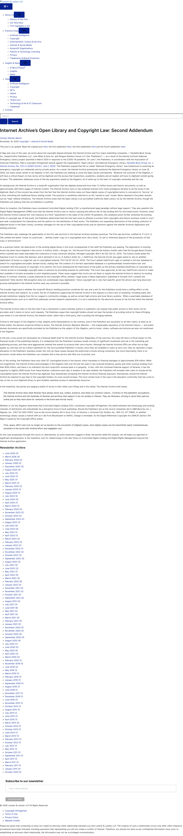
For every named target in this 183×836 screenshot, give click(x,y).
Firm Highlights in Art (20, 26)
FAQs (7, 79)
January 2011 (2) (13, 769)
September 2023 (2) (14, 519)
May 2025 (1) (11, 479)
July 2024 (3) (11, 496)
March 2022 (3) (12, 578)
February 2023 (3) (13, 542)
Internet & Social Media (21, 45)
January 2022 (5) (13, 585)
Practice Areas (12, 31)
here (45, 146)
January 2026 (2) (13, 463)
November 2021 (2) (14, 591)
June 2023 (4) (11, 529)
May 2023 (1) (11, 532)
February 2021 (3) (13, 621)
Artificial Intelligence (19, 35)
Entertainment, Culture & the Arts (25, 41)
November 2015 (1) (14, 703)
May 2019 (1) (11, 670)
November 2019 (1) (14, 663)
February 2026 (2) (13, 460)
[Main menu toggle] (6, 6)
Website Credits (12, 820)
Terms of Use (11, 814)
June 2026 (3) (11, 453)
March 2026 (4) (12, 456)
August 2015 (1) (12, 709)
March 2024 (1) (12, 506)
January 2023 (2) (13, 545)
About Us (9, 15)
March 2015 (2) (12, 722)
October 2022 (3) (13, 555)
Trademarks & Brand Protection (24, 58)
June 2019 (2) (11, 667)
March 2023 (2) (12, 538)
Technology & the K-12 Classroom (26, 103)
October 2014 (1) (13, 726)
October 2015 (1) (13, 706)
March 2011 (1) (12, 762)
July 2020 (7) (11, 644)
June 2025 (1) (11, 476)
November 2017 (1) (14, 693)
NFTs (12, 90)
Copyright (14, 38)
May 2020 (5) (11, 650)
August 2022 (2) (13, 561)
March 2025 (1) (12, 483)
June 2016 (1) (11, 699)
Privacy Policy (11, 817)
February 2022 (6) (13, 581)
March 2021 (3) (12, 617)
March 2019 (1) (12, 673)
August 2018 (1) (12, 686)
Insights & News (12, 63)
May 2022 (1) (11, 571)
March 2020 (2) (12, 657)
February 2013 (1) (13, 739)
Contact (9, 110)
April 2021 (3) (11, 614)
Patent (13, 93)
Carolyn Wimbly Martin (11, 138)
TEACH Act (15, 100)
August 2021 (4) (12, 601)
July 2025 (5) (11, 473)
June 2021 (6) (11, 608)
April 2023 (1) (11, 535)
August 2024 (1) (12, 493)
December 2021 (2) (14, 588)
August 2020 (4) (13, 640)
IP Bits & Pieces (18, 67)
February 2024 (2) (13, 509)
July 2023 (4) (11, 525)
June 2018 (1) (11, 690)
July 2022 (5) (11, 565)
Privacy (13, 55)
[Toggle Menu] (19, 15)
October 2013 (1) (13, 729)
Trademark (15, 106)
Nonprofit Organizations (21, 48)
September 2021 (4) (14, 598)
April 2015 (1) (11, 719)
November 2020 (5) (14, 630)
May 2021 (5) (11, 611)
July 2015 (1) (11, 713)
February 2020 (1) (13, 660)
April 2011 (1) (11, 759)
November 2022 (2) (14, 552)
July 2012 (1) (11, 745)
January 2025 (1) (13, 489)
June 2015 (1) (11, 716)
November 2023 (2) (14, 512)
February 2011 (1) (13, 765)
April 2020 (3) (11, 653)
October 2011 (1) (13, 752)
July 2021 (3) (11, 604)
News (12, 74)
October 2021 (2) (13, 594)
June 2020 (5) (11, 647)
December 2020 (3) (14, 627)
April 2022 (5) (11, 575)
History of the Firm (19, 19)
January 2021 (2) (13, 624)
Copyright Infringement (16, 810)
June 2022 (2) (11, 568)
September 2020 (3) (14, 637)
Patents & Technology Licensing (25, 51)
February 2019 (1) (13, 677)
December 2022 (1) (14, 548)
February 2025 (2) (13, 486)
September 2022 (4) (14, 558)
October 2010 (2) (13, 772)
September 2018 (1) (14, 683)
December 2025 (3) (14, 466)
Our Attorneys (16, 22)
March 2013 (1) (12, 736)
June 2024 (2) (11, 499)
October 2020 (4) (13, 634)
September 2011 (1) (14, 755)
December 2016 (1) (14, 696)
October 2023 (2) (13, 516)
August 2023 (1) (12, 522)
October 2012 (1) (13, 742)
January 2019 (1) (13, 680)
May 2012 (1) (11, 749)
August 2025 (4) (13, 469)
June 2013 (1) (11, 732)
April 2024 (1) (11, 502)
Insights (13, 71)
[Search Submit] (3, 121)
